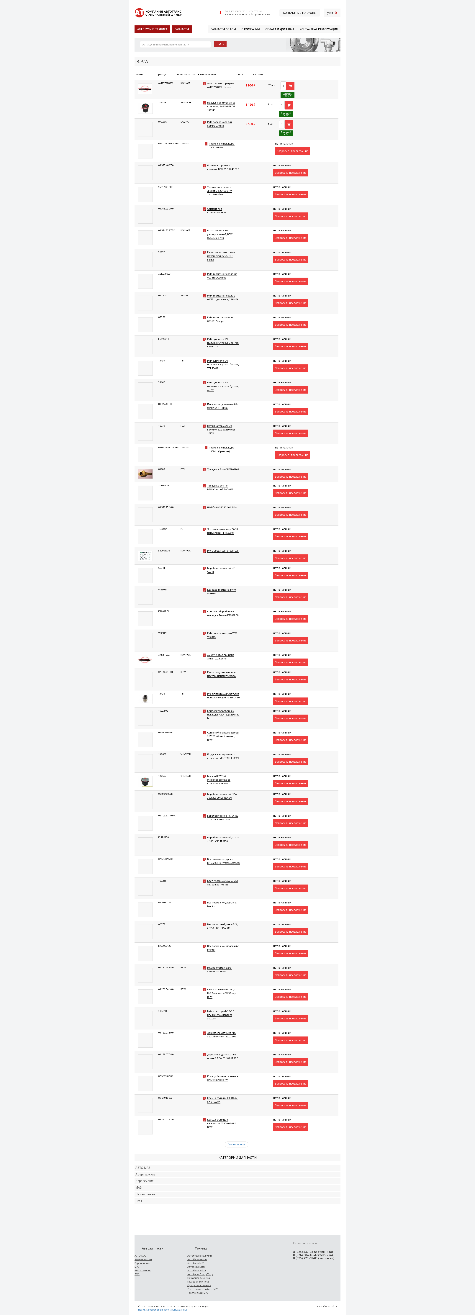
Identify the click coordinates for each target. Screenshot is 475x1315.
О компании (250, 29)
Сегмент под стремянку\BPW (216, 210)
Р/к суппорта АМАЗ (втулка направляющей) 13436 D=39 (223, 695)
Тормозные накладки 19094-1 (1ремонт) (222, 449)
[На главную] (158, 12)
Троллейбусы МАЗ (198, 1292)
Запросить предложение (292, 151)
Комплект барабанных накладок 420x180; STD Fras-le (223, 714)
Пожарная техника (198, 1278)
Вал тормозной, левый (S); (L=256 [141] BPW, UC (222, 926)
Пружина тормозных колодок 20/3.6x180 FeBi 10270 (221, 429)
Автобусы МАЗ (195, 1263)
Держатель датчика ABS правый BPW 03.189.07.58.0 (222, 1056)
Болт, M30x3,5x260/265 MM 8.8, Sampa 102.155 (222, 882)
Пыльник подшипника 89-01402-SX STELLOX (222, 406)
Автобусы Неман (197, 1259)
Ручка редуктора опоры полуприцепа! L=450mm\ (221, 673)
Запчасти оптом (223, 29)
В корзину (290, 86)
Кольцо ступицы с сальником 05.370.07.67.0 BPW (221, 1123)
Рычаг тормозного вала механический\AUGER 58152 (221, 255)
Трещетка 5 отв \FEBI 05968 (223, 469)
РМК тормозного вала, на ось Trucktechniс (222, 275)
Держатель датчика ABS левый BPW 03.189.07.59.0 (221, 1034)
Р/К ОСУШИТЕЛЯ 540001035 (223, 550)
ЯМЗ (137, 1274)
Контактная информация (319, 29)
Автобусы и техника (152, 29)
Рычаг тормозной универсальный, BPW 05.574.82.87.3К (219, 234)
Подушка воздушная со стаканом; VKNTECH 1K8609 (223, 756)
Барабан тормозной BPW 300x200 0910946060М (222, 795)
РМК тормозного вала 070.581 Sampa (220, 319)
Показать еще (236, 1144)
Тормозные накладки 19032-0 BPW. (222, 145)
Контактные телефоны (299, 12)
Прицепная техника (199, 1285)
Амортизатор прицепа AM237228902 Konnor (220, 85)
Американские (145, 1174)
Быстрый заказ (287, 94)
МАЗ (137, 1266)
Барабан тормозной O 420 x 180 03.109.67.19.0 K (222, 817)
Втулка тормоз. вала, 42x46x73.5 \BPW (219, 969)
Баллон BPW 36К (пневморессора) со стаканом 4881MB (218, 779)
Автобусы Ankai (196, 1270)
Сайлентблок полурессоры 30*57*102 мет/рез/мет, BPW (223, 736)
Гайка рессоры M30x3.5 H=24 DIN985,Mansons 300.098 (220, 1014)
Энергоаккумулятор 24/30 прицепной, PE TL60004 (222, 530)
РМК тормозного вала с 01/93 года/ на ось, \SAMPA (222, 297)
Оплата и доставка (279, 29)
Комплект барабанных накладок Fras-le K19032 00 (222, 613)
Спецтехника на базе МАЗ (203, 1289)
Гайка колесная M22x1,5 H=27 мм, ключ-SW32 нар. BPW (222, 993)
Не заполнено (145, 1194)
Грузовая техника (198, 1281)
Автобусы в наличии (199, 1255)
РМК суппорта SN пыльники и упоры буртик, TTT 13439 (223, 364)
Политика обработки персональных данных (162, 1309)
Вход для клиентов (235, 11)
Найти (220, 44)
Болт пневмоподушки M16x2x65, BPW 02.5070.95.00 (223, 860)
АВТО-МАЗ (142, 1167)
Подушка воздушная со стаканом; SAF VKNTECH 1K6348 (221, 106)
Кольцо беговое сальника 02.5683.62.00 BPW (222, 1078)
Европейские (144, 1181)
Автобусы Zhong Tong (200, 1274)
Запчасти (182, 29)
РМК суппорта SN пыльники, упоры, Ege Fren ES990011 (223, 342)
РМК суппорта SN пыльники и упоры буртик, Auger (223, 386)
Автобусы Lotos (196, 1266)
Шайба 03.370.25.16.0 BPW (222, 507)
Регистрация (255, 11)
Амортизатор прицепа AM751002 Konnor (220, 656)
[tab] (237, 1168)
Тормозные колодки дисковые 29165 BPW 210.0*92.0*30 (219, 190)
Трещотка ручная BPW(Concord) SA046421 (221, 487)
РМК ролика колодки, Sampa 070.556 (219, 123)
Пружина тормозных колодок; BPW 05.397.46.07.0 (223, 167)
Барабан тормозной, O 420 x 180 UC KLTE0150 (223, 839)
